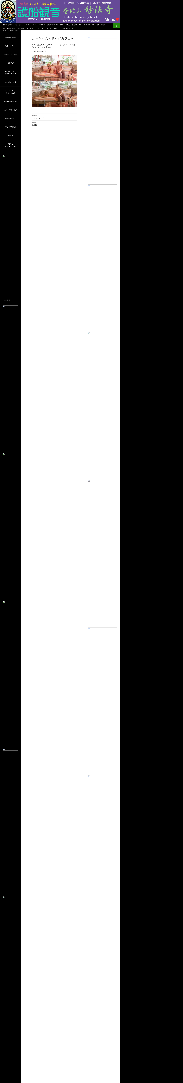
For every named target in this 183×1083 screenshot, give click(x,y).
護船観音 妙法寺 (7, 25)
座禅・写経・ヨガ (22, 28)
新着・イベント (19, 25)
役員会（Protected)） (68, 28)
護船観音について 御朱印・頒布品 (58, 25)
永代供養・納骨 (76, 25)
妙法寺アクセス (34, 28)
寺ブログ (42, 25)
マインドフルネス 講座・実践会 (94, 25)
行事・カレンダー (31, 25)
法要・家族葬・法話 (9, 28)
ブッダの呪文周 (46, 28)
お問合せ (56, 28)
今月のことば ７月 (38, 117)
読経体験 (34, 124)
